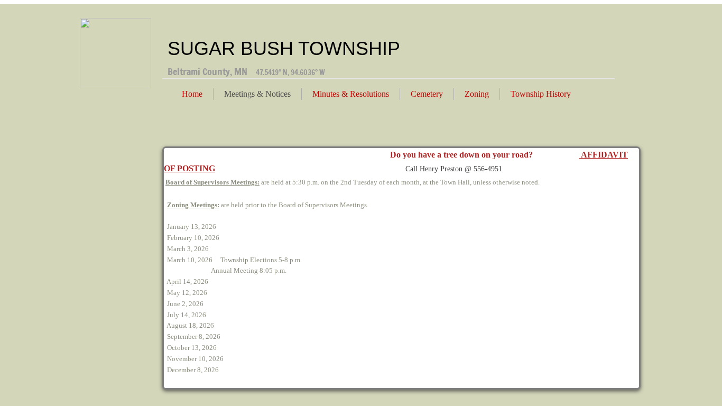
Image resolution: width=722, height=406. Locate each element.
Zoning (477, 93)
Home (192, 93)
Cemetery (427, 93)
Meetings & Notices (257, 93)
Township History (541, 93)
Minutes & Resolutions (350, 93)
